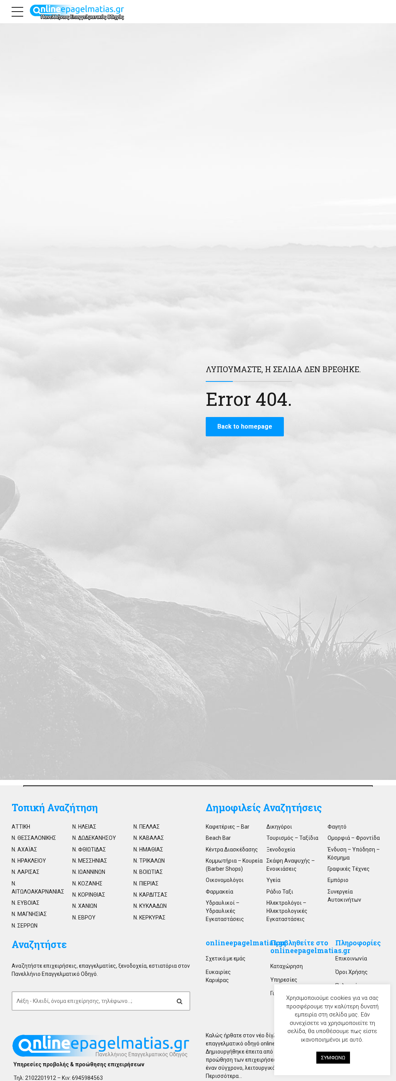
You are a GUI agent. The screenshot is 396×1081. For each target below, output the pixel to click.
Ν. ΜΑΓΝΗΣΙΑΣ (29, 914)
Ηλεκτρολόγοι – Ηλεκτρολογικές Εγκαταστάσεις (286, 911)
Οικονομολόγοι (225, 880)
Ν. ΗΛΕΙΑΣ (84, 827)
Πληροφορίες (358, 942)
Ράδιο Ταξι (279, 892)
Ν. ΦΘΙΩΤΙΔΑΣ (89, 849)
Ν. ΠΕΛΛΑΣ (146, 827)
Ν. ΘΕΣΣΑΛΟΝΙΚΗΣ (34, 838)
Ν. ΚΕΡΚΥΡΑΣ (149, 917)
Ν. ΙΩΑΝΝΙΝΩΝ (88, 872)
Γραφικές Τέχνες (349, 869)
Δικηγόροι (279, 827)
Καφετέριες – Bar (227, 827)
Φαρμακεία (219, 892)
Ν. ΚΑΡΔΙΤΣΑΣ (150, 895)
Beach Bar (218, 838)
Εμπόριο (338, 880)
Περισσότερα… (224, 1076)
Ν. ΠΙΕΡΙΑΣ (146, 883)
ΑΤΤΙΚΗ (21, 827)
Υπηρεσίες (283, 980)
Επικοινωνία (351, 958)
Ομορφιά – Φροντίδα (354, 838)
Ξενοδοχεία (280, 849)
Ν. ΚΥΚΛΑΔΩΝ (150, 906)
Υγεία (273, 880)
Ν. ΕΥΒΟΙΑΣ (25, 903)
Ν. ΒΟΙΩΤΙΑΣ (148, 872)
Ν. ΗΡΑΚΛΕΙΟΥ (29, 861)
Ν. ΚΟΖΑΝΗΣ (87, 883)
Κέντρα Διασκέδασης (232, 849)
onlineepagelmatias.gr (246, 942)
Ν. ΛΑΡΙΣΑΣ (25, 872)
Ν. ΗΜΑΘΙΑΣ (148, 849)
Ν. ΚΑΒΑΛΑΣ (148, 838)
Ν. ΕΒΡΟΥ (84, 917)
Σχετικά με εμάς (226, 958)
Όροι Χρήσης (351, 972)
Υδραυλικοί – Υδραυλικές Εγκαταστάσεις (225, 911)
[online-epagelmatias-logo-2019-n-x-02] (101, 1046)
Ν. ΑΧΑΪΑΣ (24, 849)
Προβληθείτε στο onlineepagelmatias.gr (310, 946)
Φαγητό (337, 827)
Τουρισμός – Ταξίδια (292, 838)
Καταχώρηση (286, 966)
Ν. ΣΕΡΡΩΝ (25, 926)
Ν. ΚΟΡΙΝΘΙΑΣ (88, 895)
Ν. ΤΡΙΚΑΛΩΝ (149, 861)
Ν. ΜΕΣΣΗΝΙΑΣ (89, 861)
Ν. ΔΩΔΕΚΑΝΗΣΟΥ (94, 838)
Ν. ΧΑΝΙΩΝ (84, 906)
